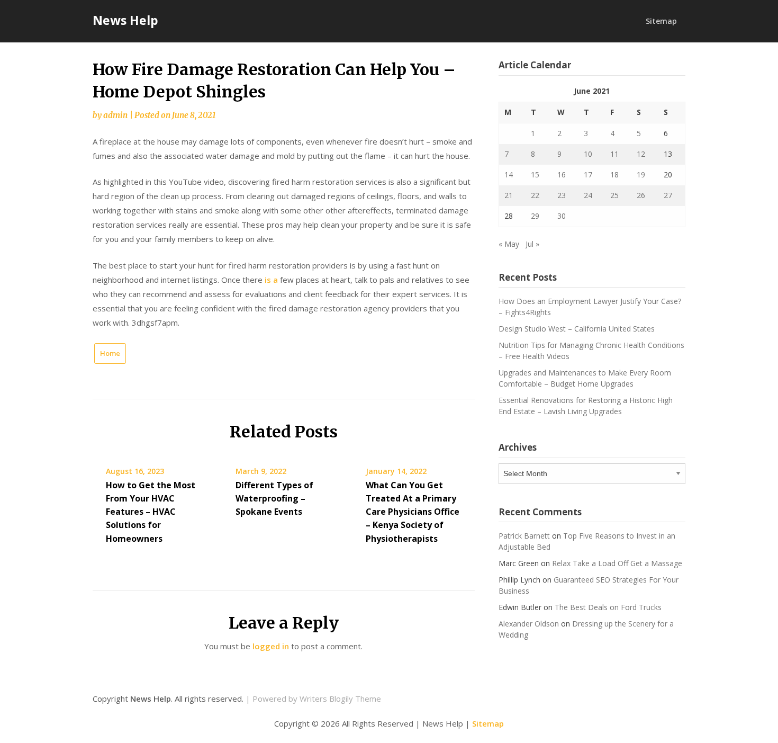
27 (668, 195)
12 (641, 154)
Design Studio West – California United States (577, 329)
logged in (270, 646)
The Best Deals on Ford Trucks (608, 607)
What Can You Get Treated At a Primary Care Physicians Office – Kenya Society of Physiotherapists (412, 511)
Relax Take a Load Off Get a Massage (617, 563)
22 (535, 195)
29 (535, 216)
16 (561, 174)
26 (641, 195)
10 (588, 154)
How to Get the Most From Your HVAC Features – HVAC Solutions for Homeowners (150, 511)
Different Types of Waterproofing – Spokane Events (274, 498)
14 (508, 174)
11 (614, 154)
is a (271, 279)
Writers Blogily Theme (340, 698)
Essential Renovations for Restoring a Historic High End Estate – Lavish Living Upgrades (586, 405)
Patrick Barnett (524, 536)
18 (614, 174)
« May (509, 244)
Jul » (532, 244)
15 (535, 174)
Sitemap (661, 21)
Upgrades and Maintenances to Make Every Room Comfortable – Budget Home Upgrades (585, 378)
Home (110, 353)
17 (588, 174)
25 (614, 195)
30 (561, 216)
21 (508, 195)
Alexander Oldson (529, 624)
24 (588, 195)
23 (561, 195)
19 (641, 174)
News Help (125, 20)
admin (115, 115)
